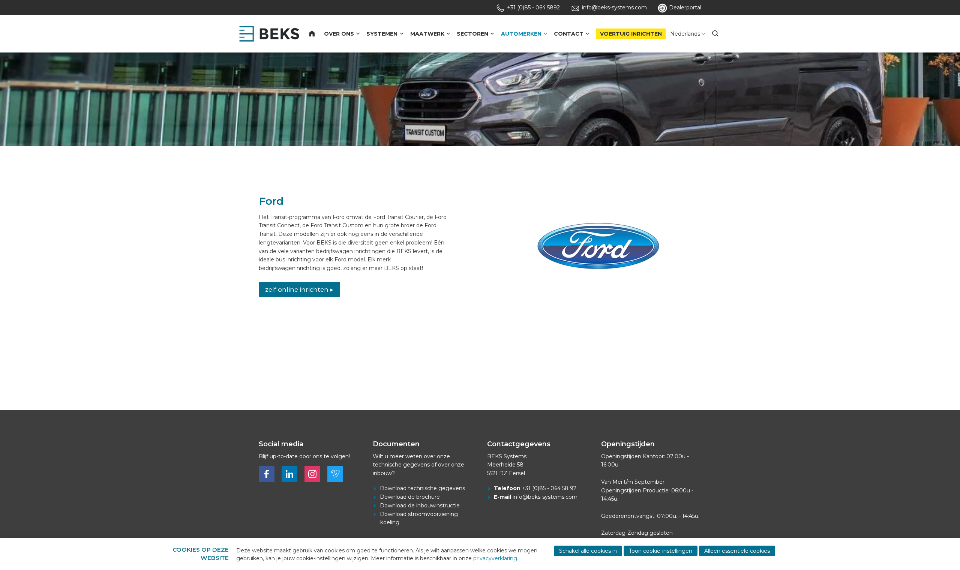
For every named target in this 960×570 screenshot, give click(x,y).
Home (316, 33)
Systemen (382, 33)
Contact (569, 33)
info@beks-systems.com (545, 497)
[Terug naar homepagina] (269, 33)
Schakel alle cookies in (588, 551)
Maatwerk (427, 33)
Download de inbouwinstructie (420, 505)
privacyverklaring (495, 558)
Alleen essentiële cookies (737, 551)
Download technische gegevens (422, 488)
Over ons (339, 33)
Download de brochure (410, 497)
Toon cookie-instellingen (660, 551)
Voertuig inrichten (631, 33)
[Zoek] (716, 34)
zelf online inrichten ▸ (299, 289)
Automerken (521, 33)
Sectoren (472, 33)
